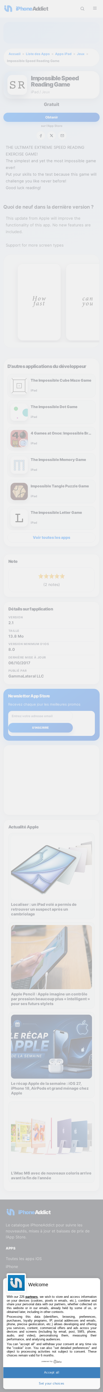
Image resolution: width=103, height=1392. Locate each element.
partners (31, 1297)
